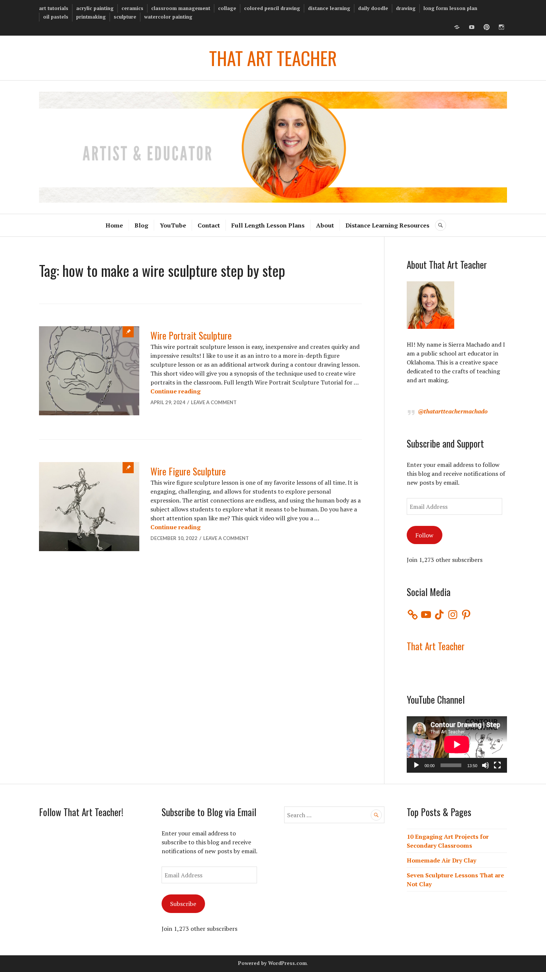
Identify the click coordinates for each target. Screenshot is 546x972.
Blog (141, 225)
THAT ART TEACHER (273, 58)
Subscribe (183, 904)
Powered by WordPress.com (272, 963)
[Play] (416, 765)
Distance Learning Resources (387, 225)
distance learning (329, 8)
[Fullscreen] (497, 765)
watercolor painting (168, 16)
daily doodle (373, 8)
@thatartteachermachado (453, 411)
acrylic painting (95, 8)
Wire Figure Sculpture (188, 471)
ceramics (132, 8)
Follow (424, 535)
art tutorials (53, 8)
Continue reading (175, 391)
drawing (406, 8)
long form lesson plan (450, 8)
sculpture (125, 16)
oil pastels (55, 16)
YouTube (173, 225)
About (325, 225)
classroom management (180, 8)
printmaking (91, 16)
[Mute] (485, 765)
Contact (209, 225)
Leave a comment (214, 402)
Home (114, 225)
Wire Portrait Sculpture (191, 335)
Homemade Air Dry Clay (441, 860)
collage (227, 8)
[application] (457, 744)
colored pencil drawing (272, 8)
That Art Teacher (436, 646)
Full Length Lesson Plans (268, 225)
